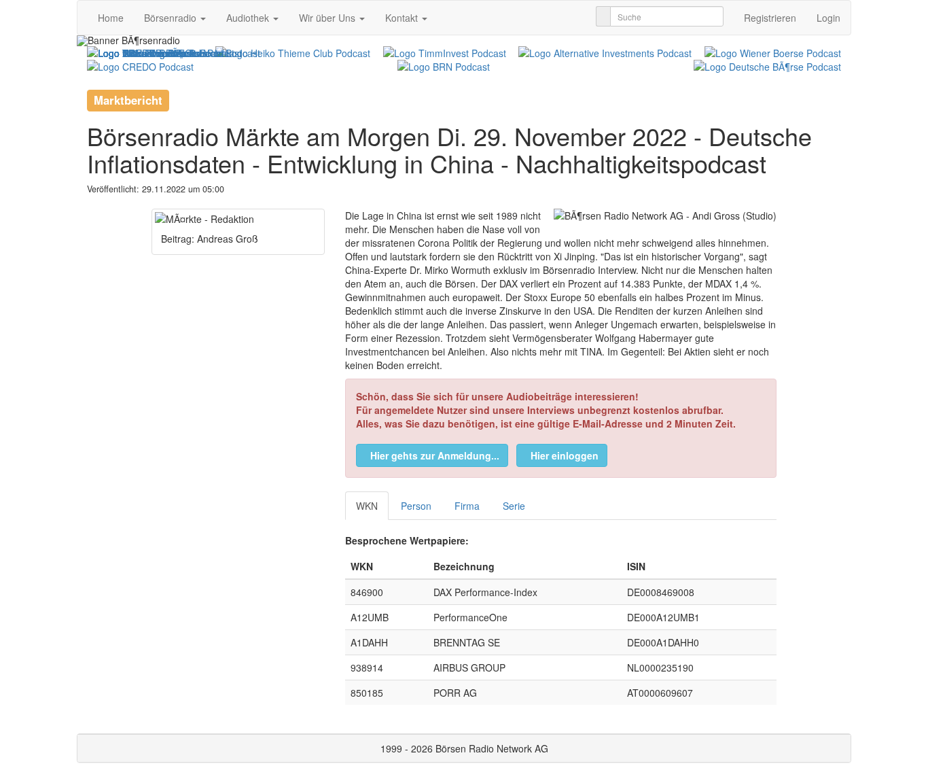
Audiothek (249, 17)
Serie (514, 506)
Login (828, 17)
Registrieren (770, 17)
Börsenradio (171, 17)
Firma (467, 506)
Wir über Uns (328, 17)
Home (111, 17)
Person (416, 506)
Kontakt (403, 17)
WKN (367, 506)
